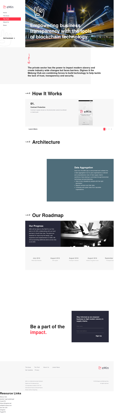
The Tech (6, 19)
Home (5, 12)
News (5, 25)
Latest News (56, 367)
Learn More (33, 129)
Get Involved (8, 38)
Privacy (37, 370)
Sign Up (99, 336)
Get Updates (29, 370)
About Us (6, 22)
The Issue (6, 16)
